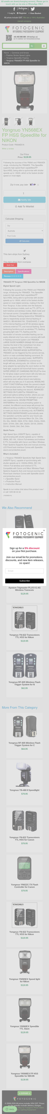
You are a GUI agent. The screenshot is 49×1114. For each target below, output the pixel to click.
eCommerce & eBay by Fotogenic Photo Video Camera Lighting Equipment (24, 1109)
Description (8, 271)
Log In (12, 13)
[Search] (31, 46)
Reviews (7, 276)
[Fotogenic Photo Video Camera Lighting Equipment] (24, 26)
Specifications (23, 271)
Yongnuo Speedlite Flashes (17, 58)
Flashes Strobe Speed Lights (18, 55)
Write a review (8, 148)
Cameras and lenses (20, 52)
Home (6, 52)
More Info (17, 587)
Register (23, 13)
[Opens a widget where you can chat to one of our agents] (10, 1109)
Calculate (25, 241)
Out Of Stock (30, 587)
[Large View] (6, 121)
